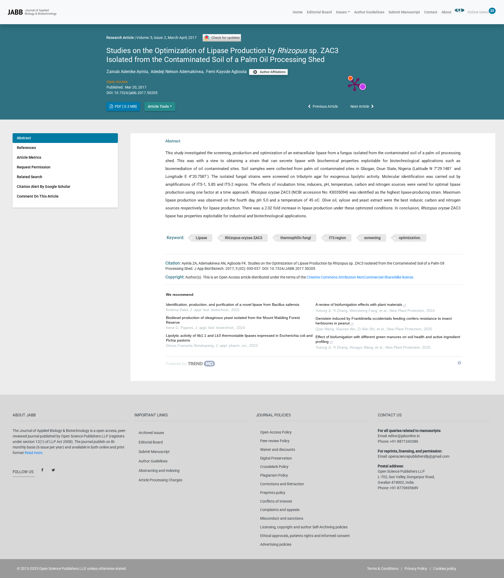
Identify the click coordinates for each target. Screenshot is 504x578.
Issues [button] (341, 12)
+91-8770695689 (404, 488)
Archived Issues (151, 433)
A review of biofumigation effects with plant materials (359, 304)
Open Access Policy (276, 432)
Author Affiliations (272, 72)
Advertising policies (275, 544)
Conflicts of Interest (276, 501)
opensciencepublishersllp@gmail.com (418, 456)
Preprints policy (272, 493)
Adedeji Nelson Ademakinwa (176, 71)
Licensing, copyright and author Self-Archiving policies (304, 527)
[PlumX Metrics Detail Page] (354, 84)
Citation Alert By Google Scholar (43, 186)
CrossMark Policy (274, 467)
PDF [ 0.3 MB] (125, 106)
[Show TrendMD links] (459, 363)
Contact (430, 12)
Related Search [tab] (29, 177)
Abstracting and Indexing (159, 470)
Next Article (359, 106)
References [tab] (26, 148)
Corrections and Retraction (282, 484)
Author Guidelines (369, 12)
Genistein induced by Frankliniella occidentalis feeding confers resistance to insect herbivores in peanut (384, 320)
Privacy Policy (416, 568)
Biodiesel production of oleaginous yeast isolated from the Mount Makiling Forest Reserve (233, 320)
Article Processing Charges (160, 480)
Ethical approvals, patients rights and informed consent (305, 536)
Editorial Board (319, 12)
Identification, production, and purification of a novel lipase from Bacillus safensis (232, 304)
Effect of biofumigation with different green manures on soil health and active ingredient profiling (388, 339)
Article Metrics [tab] (29, 157)
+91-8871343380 (404, 441)
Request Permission (33, 167)
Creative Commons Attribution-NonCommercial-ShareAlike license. (360, 277)
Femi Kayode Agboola (226, 71)
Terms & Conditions (382, 568)
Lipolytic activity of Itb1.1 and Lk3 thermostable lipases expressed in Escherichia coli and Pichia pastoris (239, 337)
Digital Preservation (276, 458)
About (447, 12)
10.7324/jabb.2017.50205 (136, 93)
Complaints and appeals (280, 510)
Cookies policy (444, 568)
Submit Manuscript (404, 12)
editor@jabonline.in (404, 436)
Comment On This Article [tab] (38, 196)
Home (299, 12)
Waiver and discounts (277, 449)
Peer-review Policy (275, 441)
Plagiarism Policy (274, 475)
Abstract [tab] (24, 138)
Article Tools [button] (158, 106)
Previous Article (325, 106)
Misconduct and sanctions (281, 518)
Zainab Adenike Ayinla (127, 71)
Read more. (34, 453)
